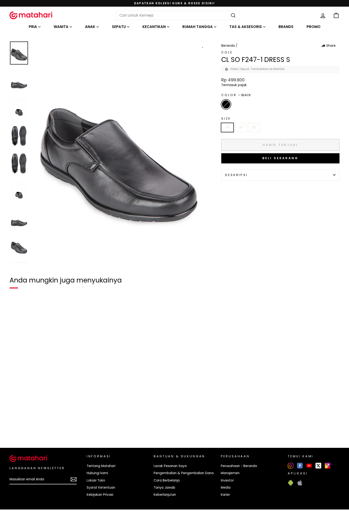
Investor (227, 480)
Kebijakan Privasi (100, 494)
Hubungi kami (97, 473)
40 (227, 127)
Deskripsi (236, 175)
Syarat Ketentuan (101, 487)
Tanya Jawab (164, 487)
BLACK (226, 104)
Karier (225, 494)
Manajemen (230, 473)
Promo (314, 26)
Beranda (228, 45)
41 (241, 127)
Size (226, 118)
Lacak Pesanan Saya (170, 466)
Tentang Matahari (101, 466)
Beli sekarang (280, 158)
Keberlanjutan (165, 494)
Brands (285, 26)
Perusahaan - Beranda (239, 466)
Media (226, 487)
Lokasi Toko (96, 480)
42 (254, 127)
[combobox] (177, 15)
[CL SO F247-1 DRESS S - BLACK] (16, 428)
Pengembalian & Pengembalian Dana (184, 473)
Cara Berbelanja (167, 480)
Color (236, 95)
